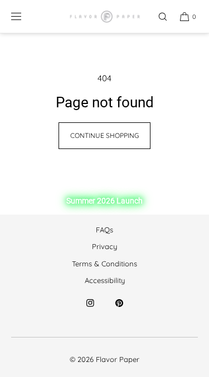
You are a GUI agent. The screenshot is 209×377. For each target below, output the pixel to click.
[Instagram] (90, 309)
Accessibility (105, 280)
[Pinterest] (119, 309)
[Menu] (25, 16)
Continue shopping (104, 135)
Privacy (104, 246)
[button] (157, 16)
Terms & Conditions (104, 263)
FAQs (104, 229)
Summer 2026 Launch (104, 200)
